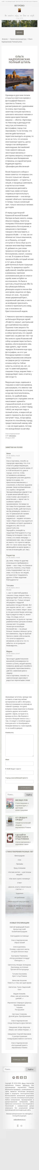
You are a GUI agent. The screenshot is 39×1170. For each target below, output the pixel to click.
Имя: (7, 760)
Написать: (9, 732)
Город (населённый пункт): (16, 778)
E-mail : (13, 769)
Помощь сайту (19, 1060)
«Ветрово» (12, 436)
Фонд (24, 1083)
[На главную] (19, 1)
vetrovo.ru (26, 1085)
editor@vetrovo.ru (19, 1119)
